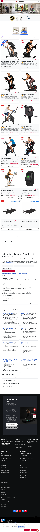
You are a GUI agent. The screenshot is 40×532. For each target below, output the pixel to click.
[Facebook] (14, 511)
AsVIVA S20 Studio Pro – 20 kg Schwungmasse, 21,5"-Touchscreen (10, 360)
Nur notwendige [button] (27, 530)
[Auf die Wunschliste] (16, 60)
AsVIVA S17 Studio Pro (8, 313)
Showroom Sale (23, 460)
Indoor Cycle (34, 303)
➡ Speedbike (10, 273)
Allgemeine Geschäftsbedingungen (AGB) (8, 497)
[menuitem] (16, 30)
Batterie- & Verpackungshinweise (6, 501)
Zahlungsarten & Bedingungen (25, 453)
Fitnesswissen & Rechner (24, 468)
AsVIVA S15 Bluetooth (8, 328)
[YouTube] (20, 511)
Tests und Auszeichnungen (5, 487)
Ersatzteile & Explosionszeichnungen (26, 458)
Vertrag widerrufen (4, 506)
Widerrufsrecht (3, 494)
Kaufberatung (5, 245)
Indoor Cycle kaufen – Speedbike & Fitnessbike (12, 244)
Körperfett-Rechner (23, 472)
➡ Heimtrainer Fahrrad (23, 273)
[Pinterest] (25, 511)
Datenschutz (3, 492)
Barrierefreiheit (3, 490)
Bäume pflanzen (3, 504)
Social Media (3, 499)
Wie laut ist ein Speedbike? (8, 386)
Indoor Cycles (4, 258)
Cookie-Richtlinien (21, 526)
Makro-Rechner (23, 477)
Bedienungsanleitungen (24, 463)
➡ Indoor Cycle (5, 273)
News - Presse (3, 465)
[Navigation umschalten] (2, 1)
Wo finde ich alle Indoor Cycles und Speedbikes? (12, 389)
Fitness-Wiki (3, 453)
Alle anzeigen (36, 25)
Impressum (3, 489)
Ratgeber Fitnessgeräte (5, 468)
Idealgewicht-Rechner (24, 475)
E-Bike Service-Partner (24, 462)
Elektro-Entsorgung (4, 482)
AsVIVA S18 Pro (24, 313)
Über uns (2, 484)
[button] (34, 37)
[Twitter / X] (23, 511)
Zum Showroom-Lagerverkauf (32, 447)
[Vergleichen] (18, 60)
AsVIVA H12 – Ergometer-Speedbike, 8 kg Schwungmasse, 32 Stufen (29, 344)
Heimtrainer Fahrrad (9, 262)
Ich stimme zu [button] (33, 530)
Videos (2, 502)
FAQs (21, 465)
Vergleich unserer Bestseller (8, 247)
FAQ (4, 249)
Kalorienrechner (23, 470)
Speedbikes (12, 258)
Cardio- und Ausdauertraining (6, 455)
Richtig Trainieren (4, 463)
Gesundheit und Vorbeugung (6, 458)
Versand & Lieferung (23, 455)
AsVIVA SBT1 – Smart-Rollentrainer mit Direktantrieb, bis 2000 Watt (29, 360)
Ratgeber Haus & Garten (5, 472)
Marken (2, 485)
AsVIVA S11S (24, 328)
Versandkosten (10, 523)
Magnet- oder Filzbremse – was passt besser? (12, 377)
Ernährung (2, 462)
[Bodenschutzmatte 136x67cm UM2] (29, 209)
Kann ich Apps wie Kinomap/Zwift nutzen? (11, 383)
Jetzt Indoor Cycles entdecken (8, 270)
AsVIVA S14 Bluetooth (8, 342)
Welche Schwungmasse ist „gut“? (9, 380)
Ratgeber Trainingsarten (5, 470)
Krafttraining (3, 460)
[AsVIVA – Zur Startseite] (20, 1)
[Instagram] (17, 511)
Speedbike (19, 305)
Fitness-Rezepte (3, 467)
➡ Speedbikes (15, 273)
